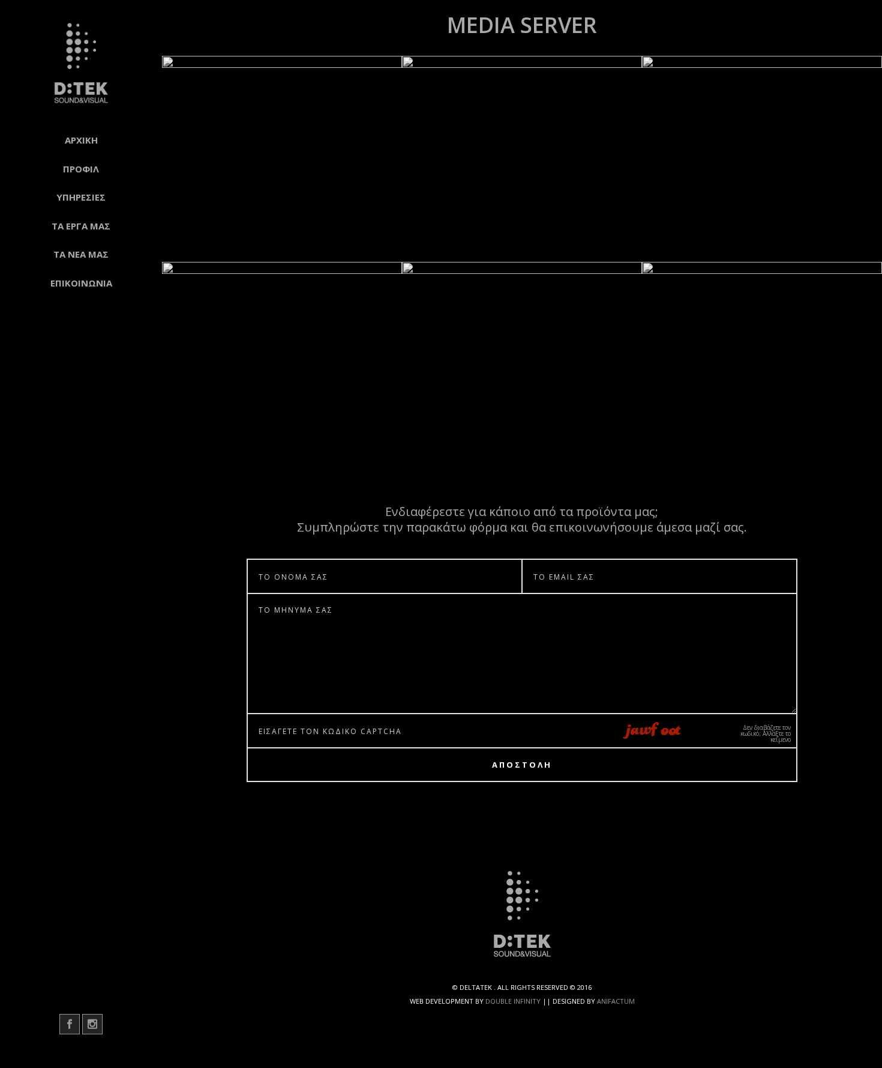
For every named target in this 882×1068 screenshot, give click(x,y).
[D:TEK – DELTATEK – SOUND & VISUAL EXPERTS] (81, 63)
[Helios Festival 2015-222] (282, 159)
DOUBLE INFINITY (513, 1001)
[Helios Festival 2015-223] (522, 159)
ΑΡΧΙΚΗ (81, 140)
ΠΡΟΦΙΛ (81, 169)
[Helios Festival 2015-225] (282, 365)
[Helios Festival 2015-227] (762, 365)
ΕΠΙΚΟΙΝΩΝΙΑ (81, 283)
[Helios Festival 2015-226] (522, 365)
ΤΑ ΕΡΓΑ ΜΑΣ (81, 226)
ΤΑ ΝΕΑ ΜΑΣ (81, 254)
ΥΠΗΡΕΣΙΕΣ (81, 197)
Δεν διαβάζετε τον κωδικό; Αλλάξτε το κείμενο (765, 733)
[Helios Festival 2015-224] (762, 159)
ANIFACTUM (616, 1001)
